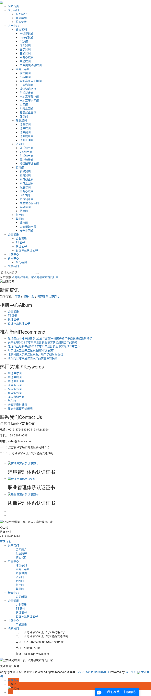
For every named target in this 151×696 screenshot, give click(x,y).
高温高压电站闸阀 (31, 81)
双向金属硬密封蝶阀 (20, 408)
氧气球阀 (25, 175)
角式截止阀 (26, 93)
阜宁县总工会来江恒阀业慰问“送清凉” (31, 350)
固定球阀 (25, 49)
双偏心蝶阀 (26, 57)
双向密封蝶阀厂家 (23, 277)
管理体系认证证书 (27, 250)
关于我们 (13, 10)
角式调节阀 (26, 156)
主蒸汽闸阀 (26, 85)
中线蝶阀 (25, 61)
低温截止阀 (26, 136)
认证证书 (21, 246)
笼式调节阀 (26, 148)
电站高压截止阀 (29, 96)
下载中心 (13, 254)
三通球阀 (25, 53)
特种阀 (20, 167)
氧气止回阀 (26, 183)
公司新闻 (21, 262)
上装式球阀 (26, 37)
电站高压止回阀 (29, 100)
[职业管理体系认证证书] (23, 478)
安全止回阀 (26, 230)
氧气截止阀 (26, 179)
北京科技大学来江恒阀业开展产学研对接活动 (35, 354)
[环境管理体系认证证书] (23, 463)
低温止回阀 (26, 140)
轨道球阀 (25, 171)
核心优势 (21, 22)
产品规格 (21, 624)
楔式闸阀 (25, 73)
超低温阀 (21, 120)
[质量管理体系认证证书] (23, 494)
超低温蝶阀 (15, 377)
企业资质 (13, 234)
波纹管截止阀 (28, 89)
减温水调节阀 (16, 397)
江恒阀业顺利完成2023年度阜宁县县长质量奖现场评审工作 (44, 346)
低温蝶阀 (25, 128)
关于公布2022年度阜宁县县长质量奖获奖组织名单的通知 (42, 342)
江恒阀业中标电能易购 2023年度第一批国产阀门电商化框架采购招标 (50, 338)
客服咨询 (5, 541)
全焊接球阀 (26, 33)
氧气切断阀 (26, 199)
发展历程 (21, 18)
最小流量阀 (26, 159)
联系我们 (13, 266)
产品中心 (13, 26)
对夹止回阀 (26, 108)
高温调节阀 (15, 389)
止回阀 (24, 104)
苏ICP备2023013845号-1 (93, 672)
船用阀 (20, 215)
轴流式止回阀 (28, 112)
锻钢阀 (24, 116)
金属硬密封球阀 (17, 404)
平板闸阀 (25, 77)
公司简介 (21, 14)
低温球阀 (25, 124)
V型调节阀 (26, 152)
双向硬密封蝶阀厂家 (46, 277)
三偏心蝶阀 (26, 191)
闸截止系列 (22, 69)
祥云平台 (130, 672)
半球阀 (24, 41)
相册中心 (28, 296)
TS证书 (20, 242)
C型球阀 (25, 195)
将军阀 (24, 211)
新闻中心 (13, 258)
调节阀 (20, 144)
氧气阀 (12, 401)
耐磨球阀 (25, 187)
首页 (17, 296)
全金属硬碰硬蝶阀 (31, 65)
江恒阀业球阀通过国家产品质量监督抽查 (32, 358)
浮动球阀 (25, 45)
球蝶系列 (21, 30)
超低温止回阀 (16, 381)
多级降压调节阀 (29, 163)
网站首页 (13, 6)
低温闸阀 (25, 132)
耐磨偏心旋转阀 (29, 203)
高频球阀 (25, 207)
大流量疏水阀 (28, 226)
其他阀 (20, 219)
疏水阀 (24, 223)
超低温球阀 (15, 373)
